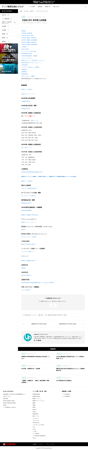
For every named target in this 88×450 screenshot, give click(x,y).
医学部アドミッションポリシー (28, 222)
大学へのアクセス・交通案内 (28, 76)
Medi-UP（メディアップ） (41, 334)
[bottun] (85, 6)
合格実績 (40, 6)
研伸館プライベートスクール (38, 400)
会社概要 (34, 444)
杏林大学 (45, 22)
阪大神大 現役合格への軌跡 (8, 400)
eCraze (34, 429)
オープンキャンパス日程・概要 (28, 51)
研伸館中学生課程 (36, 396)
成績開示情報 (24, 74)
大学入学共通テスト (38, 22)
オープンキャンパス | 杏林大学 (28, 195)
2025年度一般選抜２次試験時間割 (29, 44)
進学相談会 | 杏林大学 (26, 203)
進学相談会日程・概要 (26, 53)
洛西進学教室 (35, 413)
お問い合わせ (56, 6)
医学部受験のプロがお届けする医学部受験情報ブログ (14, 394)
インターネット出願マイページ (28, 251)
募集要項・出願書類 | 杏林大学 (28, 260)
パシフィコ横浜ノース (29, 116)
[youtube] (38, 340)
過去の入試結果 (25, 49)
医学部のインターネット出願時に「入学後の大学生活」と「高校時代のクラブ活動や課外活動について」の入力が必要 (48, 176)
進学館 (34, 407)
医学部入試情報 (30, 22)
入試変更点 (24, 46)
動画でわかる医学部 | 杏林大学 (28, 244)
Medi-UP (34, 411)
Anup (34, 426)
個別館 (34, 405)
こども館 (34, 431)
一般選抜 (24, 22)
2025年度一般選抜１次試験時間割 (29, 40)
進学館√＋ (5, 405)
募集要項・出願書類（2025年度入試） (30, 214)
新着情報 (23, 31)
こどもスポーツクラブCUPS (38, 424)
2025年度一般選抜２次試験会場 (28, 42)
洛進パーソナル (36, 416)
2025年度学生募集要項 (26, 210)
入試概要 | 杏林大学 (25, 101)
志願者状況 (24, 69)
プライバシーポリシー (50, 444)
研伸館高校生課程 (36, 394)
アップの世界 (32, 6)
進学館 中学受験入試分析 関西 (9, 402)
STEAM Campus (36, 422)
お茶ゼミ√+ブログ (7, 396)
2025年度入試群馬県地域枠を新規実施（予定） (32, 172)
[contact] (40, 340)
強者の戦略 (5, 398)
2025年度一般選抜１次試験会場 (28, 37)
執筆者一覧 (47, 6)
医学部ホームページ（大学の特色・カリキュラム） (33, 60)
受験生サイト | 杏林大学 (26, 89)
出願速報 (23, 267)
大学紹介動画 (24, 64)
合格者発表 (24, 71)
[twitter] (36, 340)
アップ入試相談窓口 (66, 394)
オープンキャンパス (27, 193)
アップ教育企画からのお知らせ (9, 407)
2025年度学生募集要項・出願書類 (29, 55)
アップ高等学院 (36, 433)
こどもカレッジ (36, 418)
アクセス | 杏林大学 (25, 289)
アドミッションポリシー (27, 58)
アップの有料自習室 (66, 396)
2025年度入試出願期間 (26, 33)
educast (34, 437)
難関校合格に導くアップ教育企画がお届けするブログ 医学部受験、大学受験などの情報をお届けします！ (44, 2)
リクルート (41, 444)
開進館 (34, 402)
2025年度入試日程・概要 (27, 35)
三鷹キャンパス (34, 120)
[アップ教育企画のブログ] (9, 444)
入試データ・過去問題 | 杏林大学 (28, 188)
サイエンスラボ (36, 420)
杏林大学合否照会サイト (27, 275)
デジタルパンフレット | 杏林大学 (28, 236)
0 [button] (53, 305)
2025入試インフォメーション (28, 94)
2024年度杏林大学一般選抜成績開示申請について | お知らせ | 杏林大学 (37, 282)
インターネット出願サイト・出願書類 (30, 67)
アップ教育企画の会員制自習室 (39, 435)
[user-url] (34, 340)
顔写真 (22, 256)
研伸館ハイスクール (37, 398)
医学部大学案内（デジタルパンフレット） (31, 62)
